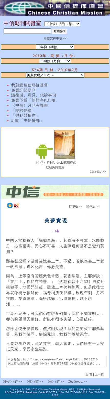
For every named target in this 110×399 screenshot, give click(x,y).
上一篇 (99, 374)
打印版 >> (75, 206)
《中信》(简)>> (11, 381)
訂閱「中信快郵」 (27, 120)
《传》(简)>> (55, 381)
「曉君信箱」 (23, 110)
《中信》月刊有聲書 (29, 105)
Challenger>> (77, 381)
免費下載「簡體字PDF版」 (35, 100)
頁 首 (89, 374)
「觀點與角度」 (25, 115)
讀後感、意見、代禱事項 (33, 95)
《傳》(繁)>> (34, 381)
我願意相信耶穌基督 (29, 85)
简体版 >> (93, 206)
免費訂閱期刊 (23, 90)
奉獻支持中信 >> (55, 38)
